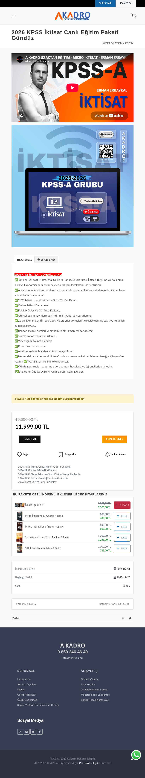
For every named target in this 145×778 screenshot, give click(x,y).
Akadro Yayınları (26, 684)
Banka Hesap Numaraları (95, 699)
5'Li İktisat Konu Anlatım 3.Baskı (42, 548)
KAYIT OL (126, 3)
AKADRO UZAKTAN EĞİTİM (118, 43)
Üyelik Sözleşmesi (27, 699)
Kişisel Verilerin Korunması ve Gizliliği (38, 705)
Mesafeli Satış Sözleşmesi (95, 694)
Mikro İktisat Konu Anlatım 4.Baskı (44, 516)
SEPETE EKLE (114, 439)
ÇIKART (124, 505)
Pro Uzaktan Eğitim (89, 763)
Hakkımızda (24, 679)
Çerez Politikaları (26, 694)
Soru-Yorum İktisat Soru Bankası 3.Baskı (47, 537)
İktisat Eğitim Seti (34, 505)
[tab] (24, 259)
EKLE (124, 516)
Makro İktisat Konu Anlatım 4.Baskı (44, 526)
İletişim (21, 689)
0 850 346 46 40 (72, 651)
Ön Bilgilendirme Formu (94, 689)
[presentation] (24, 259)
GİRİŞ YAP (105, 3)
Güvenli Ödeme (89, 679)
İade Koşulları (88, 684)
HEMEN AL (30, 439)
